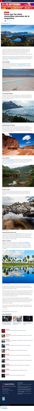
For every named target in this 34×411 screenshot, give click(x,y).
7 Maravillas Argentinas (13, 58)
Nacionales (12, 311)
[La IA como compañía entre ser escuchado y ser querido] (28, 321)
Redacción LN (11, 20)
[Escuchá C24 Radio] (0, 406)
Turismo (16, 311)
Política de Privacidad (5, 393)
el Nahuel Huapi (18, 233)
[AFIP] (3, 400)
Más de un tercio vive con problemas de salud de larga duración (17, 323)
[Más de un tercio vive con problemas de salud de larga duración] (17, 321)
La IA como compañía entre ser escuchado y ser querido (27, 323)
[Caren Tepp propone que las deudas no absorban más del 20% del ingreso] (7, 321)
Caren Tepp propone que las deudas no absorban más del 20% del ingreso (6, 323)
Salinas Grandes (22, 64)
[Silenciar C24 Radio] (1, 408)
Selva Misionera (10, 160)
